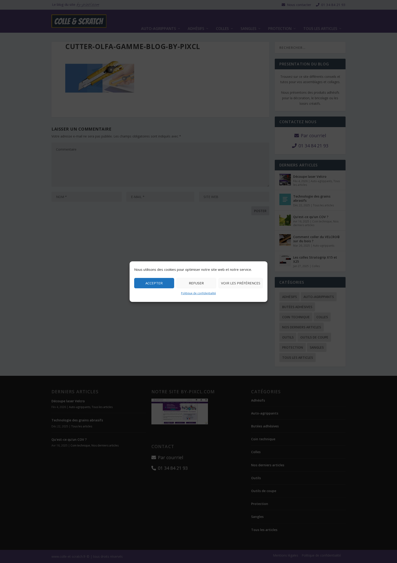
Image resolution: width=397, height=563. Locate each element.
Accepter (154, 283)
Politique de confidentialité (198, 293)
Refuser (196, 283)
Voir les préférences (240, 283)
